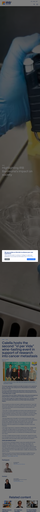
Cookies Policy (30, 256)
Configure (7, 259)
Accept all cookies (31, 259)
